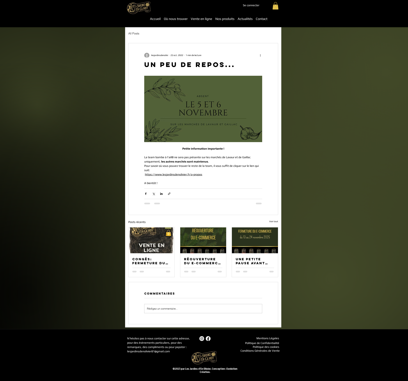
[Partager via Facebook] (145, 193)
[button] (275, 6)
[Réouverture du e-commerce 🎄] (203, 240)
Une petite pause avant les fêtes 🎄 (250, 261)
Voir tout (273, 221)
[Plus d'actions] (260, 55)
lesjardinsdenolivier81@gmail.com (148, 351)
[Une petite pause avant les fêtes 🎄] (255, 240)
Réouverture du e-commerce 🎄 (202, 261)
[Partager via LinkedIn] (161, 193)
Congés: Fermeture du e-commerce (148, 261)
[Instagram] (201, 338)
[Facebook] (208, 338)
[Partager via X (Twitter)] (153, 193)
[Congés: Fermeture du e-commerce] (151, 240)
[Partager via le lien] (169, 193)
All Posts (133, 33)
